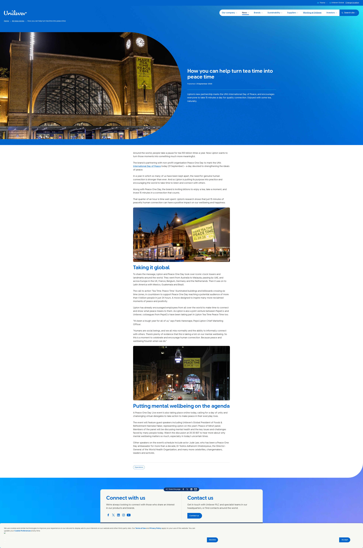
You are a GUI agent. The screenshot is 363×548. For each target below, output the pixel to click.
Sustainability (274, 13)
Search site (349, 13)
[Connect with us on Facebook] (108, 515)
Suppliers (291, 13)
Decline (212, 540)
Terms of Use (140, 528)
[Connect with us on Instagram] (123, 515)
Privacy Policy (155, 528)
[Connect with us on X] (113, 515)
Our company (228, 13)
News (244, 13)
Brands (257, 13)
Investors (331, 13)
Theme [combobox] (322, 3)
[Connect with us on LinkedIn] (118, 515)
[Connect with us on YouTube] (128, 515)
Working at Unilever (312, 13)
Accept (345, 540)
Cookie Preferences (22, 531)
